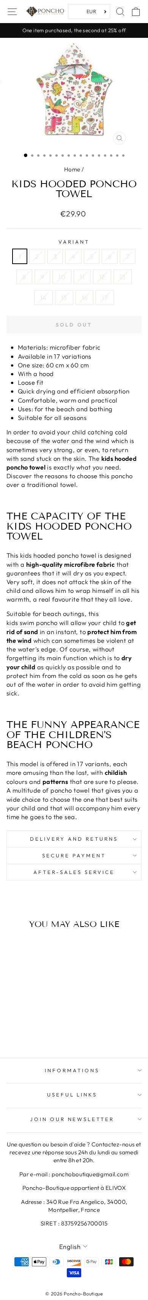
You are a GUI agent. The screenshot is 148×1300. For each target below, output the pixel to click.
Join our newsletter (72, 1119)
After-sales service (74, 872)
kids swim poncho (32, 623)
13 (123, 277)
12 (102, 277)
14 (43, 298)
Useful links (72, 1095)
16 (85, 298)
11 (82, 277)
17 (105, 298)
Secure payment (74, 855)
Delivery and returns (74, 839)
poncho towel (70, 790)
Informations (72, 1070)
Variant (74, 242)
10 (61, 277)
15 (64, 298)
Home (72, 169)
